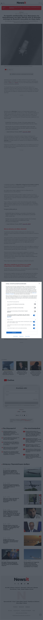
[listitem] (21, 301)
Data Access (21, 336)
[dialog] (21, 310)
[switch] (34, 304)
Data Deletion (15, 336)
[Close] (40, 284)
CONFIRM (14, 332)
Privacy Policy (27, 336)
